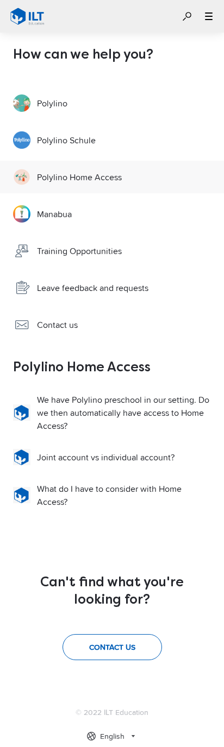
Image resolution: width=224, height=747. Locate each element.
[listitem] (112, 103)
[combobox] (112, 736)
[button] (187, 16)
